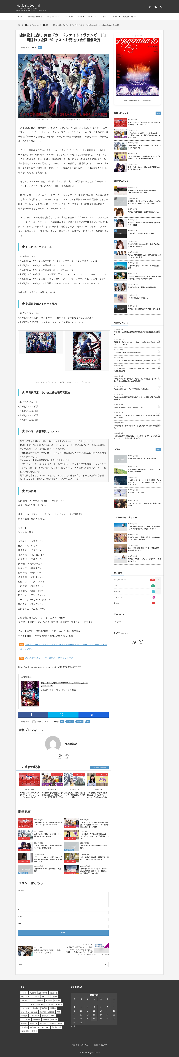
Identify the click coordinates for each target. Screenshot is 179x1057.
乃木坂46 (70, 722)
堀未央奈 (43, 1012)
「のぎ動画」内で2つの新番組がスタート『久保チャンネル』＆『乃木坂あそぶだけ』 (97, 795)
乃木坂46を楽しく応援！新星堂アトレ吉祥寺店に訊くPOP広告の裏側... (144, 538)
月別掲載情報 (69, 850)
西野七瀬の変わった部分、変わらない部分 (129, 407)
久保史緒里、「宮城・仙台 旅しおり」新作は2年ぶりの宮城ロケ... (144, 147)
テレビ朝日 (25, 1008)
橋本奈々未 (33, 1023)
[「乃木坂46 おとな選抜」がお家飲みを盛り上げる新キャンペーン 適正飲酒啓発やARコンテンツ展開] (52, 784)
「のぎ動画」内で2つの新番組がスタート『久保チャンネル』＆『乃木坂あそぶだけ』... (144, 157)
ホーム (20, 16)
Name (20, 910)
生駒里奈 (57, 1000)
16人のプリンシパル (37, 1027)
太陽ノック (25, 996)
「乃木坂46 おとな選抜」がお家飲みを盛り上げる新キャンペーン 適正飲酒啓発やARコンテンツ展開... (144, 135)
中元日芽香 (40, 1004)
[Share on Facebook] (144, 7)
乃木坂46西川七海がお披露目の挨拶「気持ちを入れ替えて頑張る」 (144, 245)
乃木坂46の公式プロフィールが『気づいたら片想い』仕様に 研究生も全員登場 (137, 370)
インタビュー (92, 16)
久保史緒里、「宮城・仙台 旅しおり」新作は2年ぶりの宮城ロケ (74, 795)
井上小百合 (25, 1012)
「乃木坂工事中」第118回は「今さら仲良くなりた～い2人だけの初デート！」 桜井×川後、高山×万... (137, 437)
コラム (80, 16)
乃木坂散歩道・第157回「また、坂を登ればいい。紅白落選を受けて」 (137, 427)
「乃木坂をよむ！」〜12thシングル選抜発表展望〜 (143, 267)
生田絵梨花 (35, 1008)
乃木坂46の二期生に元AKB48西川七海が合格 (144, 309)
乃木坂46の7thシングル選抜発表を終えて (128, 352)
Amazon (46, 695)
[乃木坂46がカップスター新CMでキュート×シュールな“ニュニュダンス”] (29, 784)
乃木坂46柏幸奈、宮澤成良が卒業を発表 (142, 287)
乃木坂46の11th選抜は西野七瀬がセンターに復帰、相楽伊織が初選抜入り (137, 398)
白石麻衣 (53, 1008)
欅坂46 (60, 1023)
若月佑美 (49, 1000)
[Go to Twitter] (66, 757)
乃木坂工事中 (42, 993)
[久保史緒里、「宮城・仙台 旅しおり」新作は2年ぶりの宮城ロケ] (74, 784)
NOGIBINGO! (34, 1016)
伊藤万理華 (36, 1019)
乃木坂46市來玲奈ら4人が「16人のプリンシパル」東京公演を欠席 (144, 256)
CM (32, 1004)
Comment (21, 890)
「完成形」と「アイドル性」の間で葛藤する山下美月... (144, 504)
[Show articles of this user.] (40, 744)
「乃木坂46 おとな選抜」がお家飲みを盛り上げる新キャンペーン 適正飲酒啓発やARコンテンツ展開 (94, 825)
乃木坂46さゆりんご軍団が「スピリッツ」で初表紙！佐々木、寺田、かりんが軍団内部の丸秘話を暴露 (137, 380)
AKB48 (52, 1016)
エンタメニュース (53, 16)
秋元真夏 (59, 1004)
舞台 (39, 47)
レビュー (134, 603)
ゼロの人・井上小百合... (136, 493)
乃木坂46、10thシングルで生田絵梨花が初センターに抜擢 (144, 224)
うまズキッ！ (25, 1019)
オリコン (24, 993)
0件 (35, 47)
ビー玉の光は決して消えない (138, 298)
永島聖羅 (45, 1016)
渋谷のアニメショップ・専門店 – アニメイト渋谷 (49, 658)
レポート (104, 16)
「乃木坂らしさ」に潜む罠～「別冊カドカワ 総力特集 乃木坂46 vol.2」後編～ (136, 417)
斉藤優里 (54, 996)
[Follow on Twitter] (150, 7)
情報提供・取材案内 (129, 16)
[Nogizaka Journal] (28, 9)
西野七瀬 (46, 1019)
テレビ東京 (35, 996)
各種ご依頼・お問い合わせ (80, 1045)
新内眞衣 (40, 1000)
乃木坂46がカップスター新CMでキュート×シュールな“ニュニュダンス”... (144, 124)
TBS (58, 1012)
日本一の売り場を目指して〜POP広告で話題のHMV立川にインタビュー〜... (143, 549)
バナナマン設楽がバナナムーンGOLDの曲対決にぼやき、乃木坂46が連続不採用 (144, 278)
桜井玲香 (34, 1031)
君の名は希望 (56, 1027)
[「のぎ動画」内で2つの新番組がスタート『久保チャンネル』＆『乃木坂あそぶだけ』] (97, 784)
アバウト (115, 16)
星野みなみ (50, 1004)
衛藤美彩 (24, 1023)
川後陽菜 (51, 1012)
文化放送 (34, 1012)
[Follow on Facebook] (141, 642)
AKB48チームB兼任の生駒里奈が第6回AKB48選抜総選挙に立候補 (142, 191)
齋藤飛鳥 (44, 1008)
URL (19, 923)
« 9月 (73, 1026)
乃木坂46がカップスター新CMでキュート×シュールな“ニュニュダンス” (29, 795)
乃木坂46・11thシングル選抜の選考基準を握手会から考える (135, 361)
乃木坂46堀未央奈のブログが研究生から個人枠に (131, 389)
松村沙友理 (25, 1031)
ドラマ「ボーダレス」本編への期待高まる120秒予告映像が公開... (144, 168)
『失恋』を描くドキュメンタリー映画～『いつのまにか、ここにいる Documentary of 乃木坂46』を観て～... (144, 482)
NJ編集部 (40, 722)
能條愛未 (80, 722)
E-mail (20, 916)
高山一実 (43, 1023)
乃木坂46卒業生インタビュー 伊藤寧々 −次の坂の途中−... (144, 560)
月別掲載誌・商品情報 (35, 16)
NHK (47, 1027)
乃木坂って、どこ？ (28, 1000)
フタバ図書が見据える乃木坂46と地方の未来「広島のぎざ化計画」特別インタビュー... (144, 528)
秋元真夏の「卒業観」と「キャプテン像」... (143, 459)
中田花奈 (54, 1019)
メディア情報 (68, 16)
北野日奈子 (52, 1023)
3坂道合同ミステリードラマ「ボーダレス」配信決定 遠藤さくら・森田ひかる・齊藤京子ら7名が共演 (94, 871)
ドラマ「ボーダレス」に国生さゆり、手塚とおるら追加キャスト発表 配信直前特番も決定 (48, 859)
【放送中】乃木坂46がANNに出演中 (141, 233)
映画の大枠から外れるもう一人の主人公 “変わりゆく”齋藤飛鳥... (144, 470)
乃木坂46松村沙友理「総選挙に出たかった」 (144, 212)
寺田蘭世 (24, 1016)
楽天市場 (57, 695)
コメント (50, 722)
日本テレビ (45, 996)
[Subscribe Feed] (155, 7)
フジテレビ (25, 1004)
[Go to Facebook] (59, 757)
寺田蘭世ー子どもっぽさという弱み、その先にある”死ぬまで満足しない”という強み (144, 202)
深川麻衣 (33, 993)
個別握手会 (53, 993)
